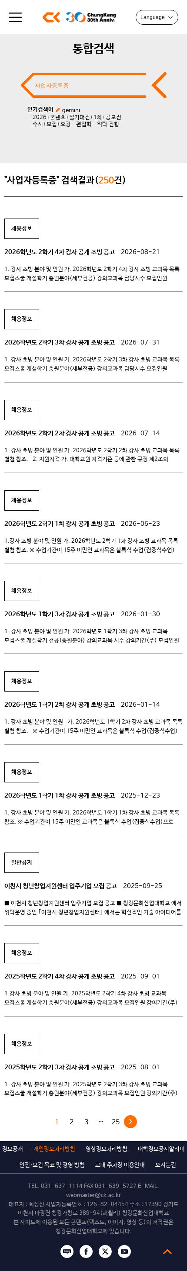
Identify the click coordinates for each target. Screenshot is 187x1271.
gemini (71, 110)
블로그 (66, 1251)
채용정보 (21, 228)
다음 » (130, 1121)
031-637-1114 (62, 1186)
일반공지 (21, 862)
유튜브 (124, 1251)
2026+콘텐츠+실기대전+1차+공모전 (77, 117)
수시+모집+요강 (52, 124)
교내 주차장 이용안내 (120, 1165)
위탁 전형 (108, 124)
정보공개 (12, 1149)
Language (152, 17)
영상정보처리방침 (106, 1149)
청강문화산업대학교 (51, 17)
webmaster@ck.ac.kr (93, 1195)
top (167, 1251)
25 (116, 1122)
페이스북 (86, 1251)
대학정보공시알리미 (161, 1149)
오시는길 (165, 1165)
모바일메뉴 (15, 17)
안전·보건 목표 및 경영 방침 (52, 1165)
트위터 (105, 1251)
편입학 (84, 124)
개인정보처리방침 (54, 1149)
